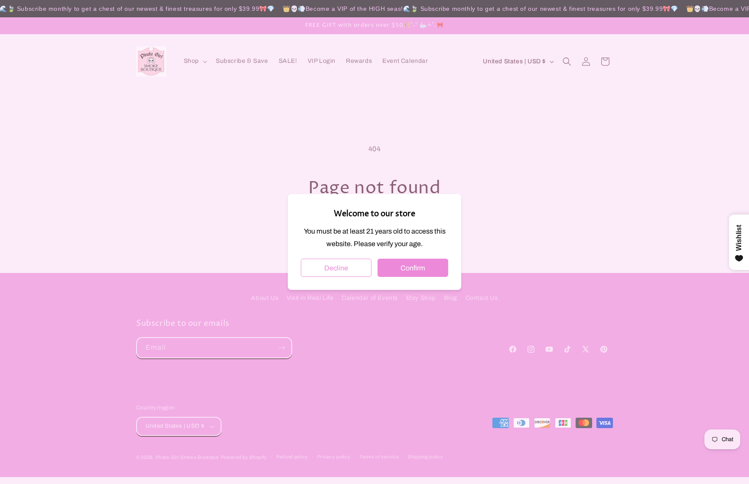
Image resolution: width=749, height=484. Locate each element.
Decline (336, 268)
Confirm (413, 268)
